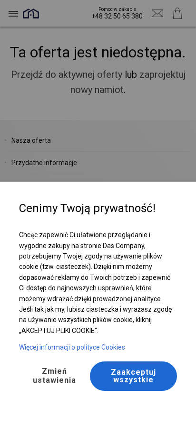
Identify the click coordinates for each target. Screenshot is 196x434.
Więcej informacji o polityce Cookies (72, 347)
